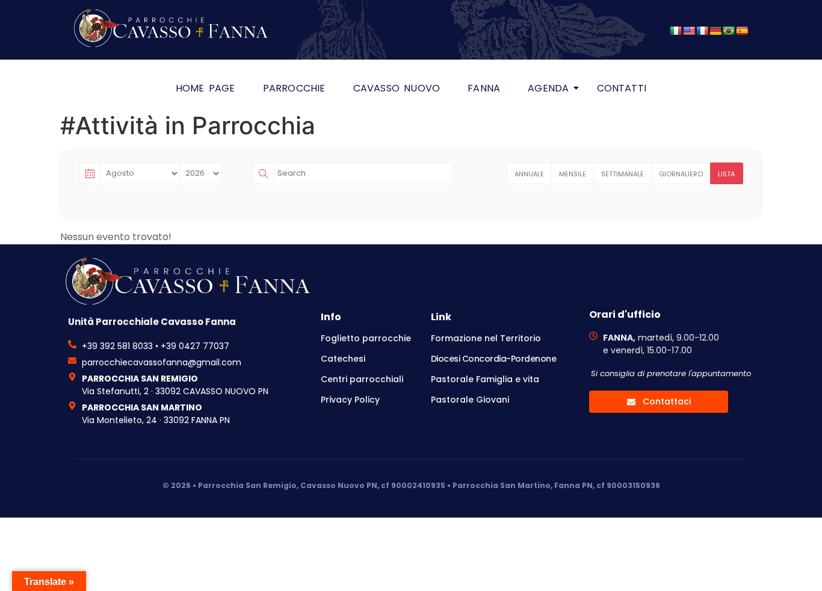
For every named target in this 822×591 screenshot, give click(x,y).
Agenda (548, 88)
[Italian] (676, 31)
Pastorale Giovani (470, 400)
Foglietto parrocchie (366, 338)
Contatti (622, 88)
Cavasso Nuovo (396, 88)
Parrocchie (294, 88)
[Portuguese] (729, 31)
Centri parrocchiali (362, 379)
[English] (689, 31)
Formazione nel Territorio (486, 338)
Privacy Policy (350, 400)
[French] (702, 31)
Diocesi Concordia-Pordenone (494, 359)
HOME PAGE (205, 88)
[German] (715, 31)
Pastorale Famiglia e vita (485, 379)
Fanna (484, 88)
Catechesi (343, 359)
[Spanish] (742, 31)
